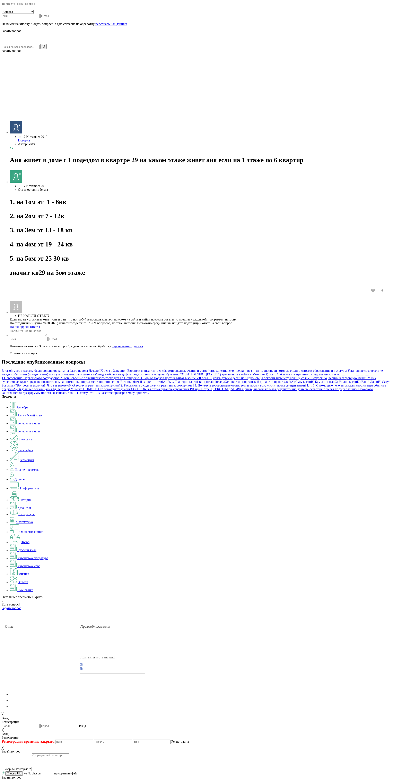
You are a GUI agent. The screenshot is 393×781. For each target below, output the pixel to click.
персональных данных (111, 24)
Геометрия (27, 460)
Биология (25, 439)
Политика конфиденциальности (32, 694)
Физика (23, 574)
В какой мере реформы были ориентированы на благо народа (45, 370)
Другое (20, 479)
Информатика (30, 488)
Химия (23, 582)
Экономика (25, 590)
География (25, 450)
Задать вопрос (11, 50)
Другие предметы (27, 469)
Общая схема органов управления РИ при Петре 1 (177, 389)
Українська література (32, 558)
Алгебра (22, 407)
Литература (26, 514)
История (24, 140)
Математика (24, 522)
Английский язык (29, 415)
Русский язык (26, 550)
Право (25, 542)
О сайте (30, 655)
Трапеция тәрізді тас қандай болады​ (200, 381)
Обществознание (31, 532)
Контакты (18, 655)
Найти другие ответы (25, 326)
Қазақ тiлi (24, 508)
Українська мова (28, 566)
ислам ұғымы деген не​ (228, 378)
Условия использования (26, 706)
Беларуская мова (29, 423)
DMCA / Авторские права (28, 700)
